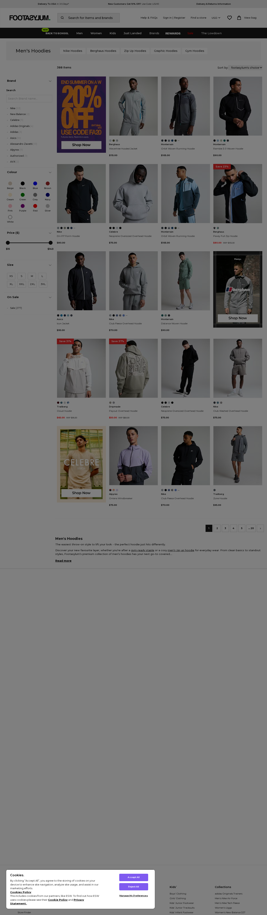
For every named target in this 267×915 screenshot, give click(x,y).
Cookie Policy (58, 899)
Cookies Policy (20, 892)
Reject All (133, 886)
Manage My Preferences (133, 895)
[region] (80, 889)
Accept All (134, 877)
